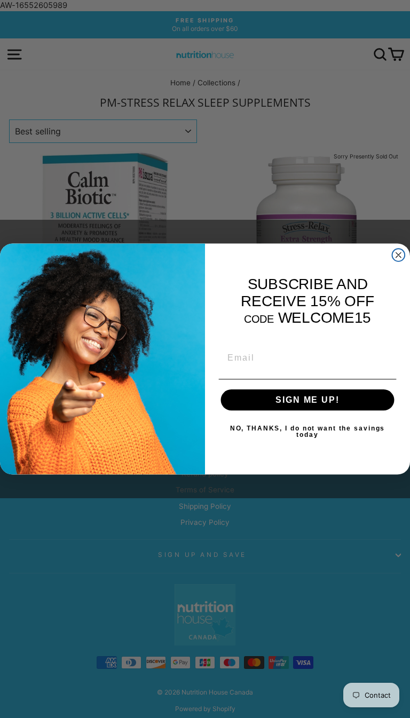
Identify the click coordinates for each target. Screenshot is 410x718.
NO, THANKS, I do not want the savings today (307, 431)
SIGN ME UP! (307, 399)
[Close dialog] (398, 255)
